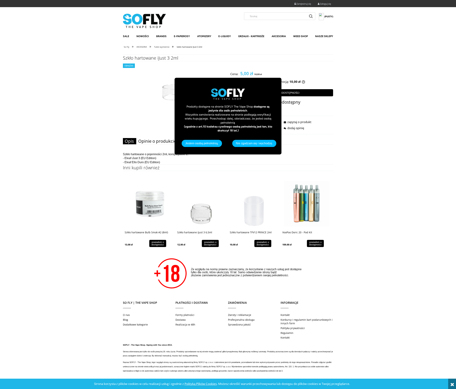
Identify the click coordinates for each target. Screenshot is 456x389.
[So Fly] (144, 20)
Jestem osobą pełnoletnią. (201, 143)
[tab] (129, 141)
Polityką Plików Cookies (201, 384)
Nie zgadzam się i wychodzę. (254, 143)
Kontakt (285, 315)
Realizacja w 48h (185, 324)
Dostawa (180, 319)
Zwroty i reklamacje (239, 315)
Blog (125, 319)
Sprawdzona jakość (239, 324)
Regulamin (287, 333)
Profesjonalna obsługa (241, 319)
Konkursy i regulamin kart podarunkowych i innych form (307, 321)
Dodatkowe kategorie (135, 324)
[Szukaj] (310, 16)
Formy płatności (184, 315)
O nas (126, 315)
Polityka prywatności (293, 328)
